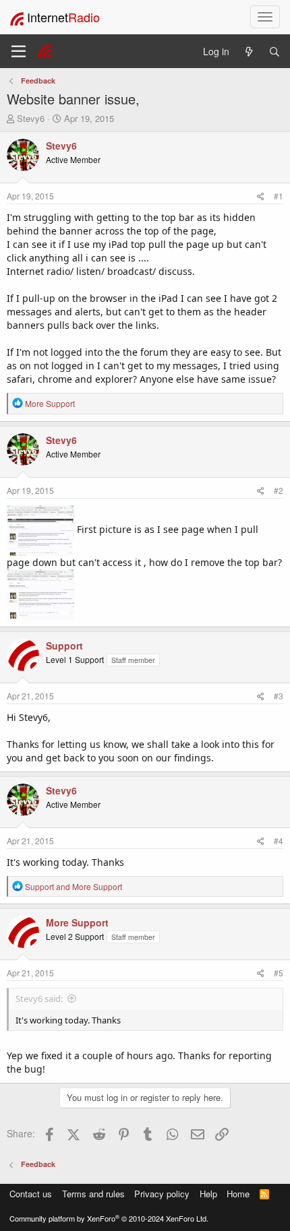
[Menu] (18, 51)
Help (208, 1193)
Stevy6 (31, 118)
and (73, 886)
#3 (278, 695)
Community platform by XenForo (108, 1218)
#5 (278, 972)
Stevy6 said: (39, 998)
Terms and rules (93, 1193)
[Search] (274, 51)
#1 (278, 195)
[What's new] (249, 51)
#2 (278, 490)
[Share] (260, 195)
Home (238, 1193)
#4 (278, 840)
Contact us (30, 1193)
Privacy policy (162, 1193)
